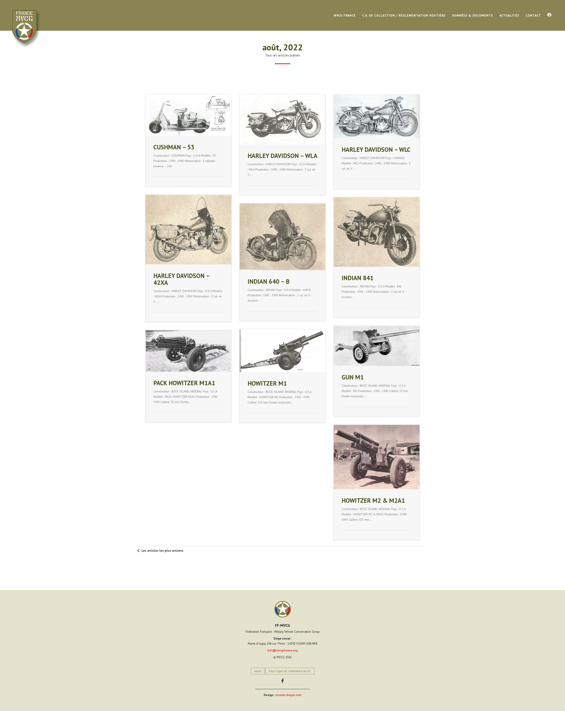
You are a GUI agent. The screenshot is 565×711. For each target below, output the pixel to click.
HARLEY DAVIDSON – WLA (282, 156)
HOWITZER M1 (267, 383)
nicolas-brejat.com (288, 695)
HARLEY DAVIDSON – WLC (376, 149)
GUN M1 (353, 377)
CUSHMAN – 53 (173, 147)
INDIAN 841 (357, 278)
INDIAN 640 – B (269, 281)
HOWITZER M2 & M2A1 (373, 500)
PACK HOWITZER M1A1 (184, 383)
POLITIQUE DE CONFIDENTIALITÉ (290, 671)
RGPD (257, 671)
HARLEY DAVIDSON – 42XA (181, 279)
